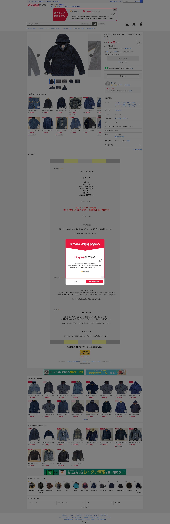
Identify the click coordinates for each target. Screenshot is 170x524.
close (75, 281)
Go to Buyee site (94, 281)
